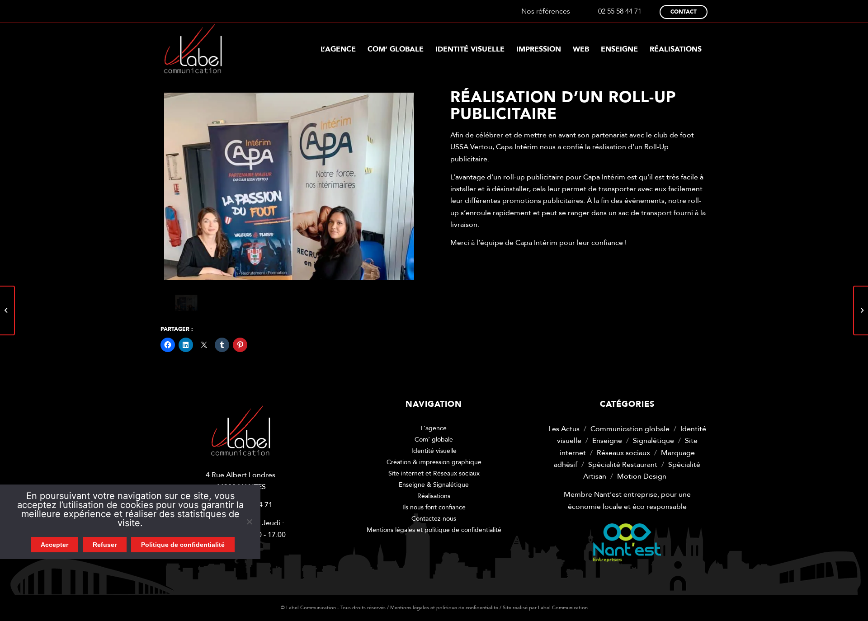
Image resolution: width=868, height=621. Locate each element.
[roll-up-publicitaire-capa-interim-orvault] (289, 186)
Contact (683, 11)
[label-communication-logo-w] (193, 49)
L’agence (434, 428)
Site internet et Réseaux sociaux (434, 473)
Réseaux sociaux (623, 453)
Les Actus (564, 429)
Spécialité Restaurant (622, 465)
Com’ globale (434, 439)
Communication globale (630, 429)
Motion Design (641, 476)
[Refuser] (249, 521)
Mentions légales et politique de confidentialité (434, 530)
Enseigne (607, 441)
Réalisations (433, 496)
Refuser (105, 544)
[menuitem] (338, 49)
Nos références (545, 11)
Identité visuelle (434, 451)
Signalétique (653, 441)
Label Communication (563, 607)
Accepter (54, 544)
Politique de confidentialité (183, 544)
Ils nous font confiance (434, 507)
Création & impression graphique (434, 462)
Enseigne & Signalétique (434, 484)
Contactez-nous (433, 518)
